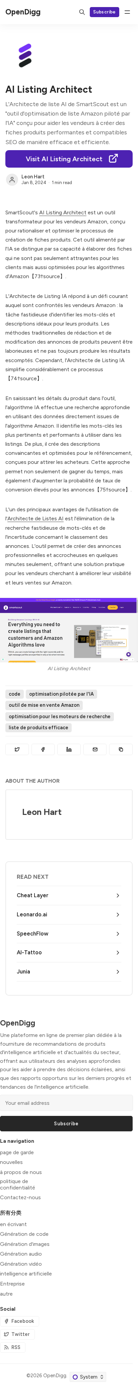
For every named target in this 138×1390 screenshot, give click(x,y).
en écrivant (13, 1224)
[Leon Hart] (12, 179)
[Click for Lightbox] (69, 630)
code (14, 694)
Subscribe (104, 11)
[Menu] (127, 12)
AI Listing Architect (62, 212)
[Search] (82, 12)
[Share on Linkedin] (69, 749)
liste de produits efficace (38, 728)
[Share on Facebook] (43, 749)
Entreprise (12, 1283)
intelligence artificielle (26, 1273)
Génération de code (24, 1234)
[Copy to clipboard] (121, 749)
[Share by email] (95, 749)
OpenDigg (54, 1376)
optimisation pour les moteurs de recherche (60, 716)
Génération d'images (25, 1244)
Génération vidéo (21, 1264)
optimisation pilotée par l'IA (61, 694)
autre (6, 1294)
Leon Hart (33, 177)
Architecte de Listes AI (35, 518)
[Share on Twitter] (17, 749)
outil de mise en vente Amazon (44, 705)
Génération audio (21, 1254)
